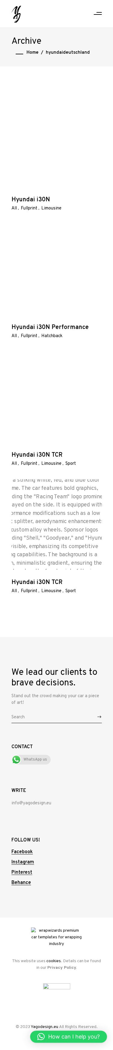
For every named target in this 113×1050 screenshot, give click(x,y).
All (14, 208)
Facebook (22, 852)
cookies (53, 961)
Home (33, 53)
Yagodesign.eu (44, 1026)
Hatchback (51, 336)
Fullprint (29, 208)
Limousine (51, 208)
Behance (21, 883)
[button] (68, 1037)
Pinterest (21, 873)
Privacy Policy (61, 967)
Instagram (22, 862)
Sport (70, 464)
